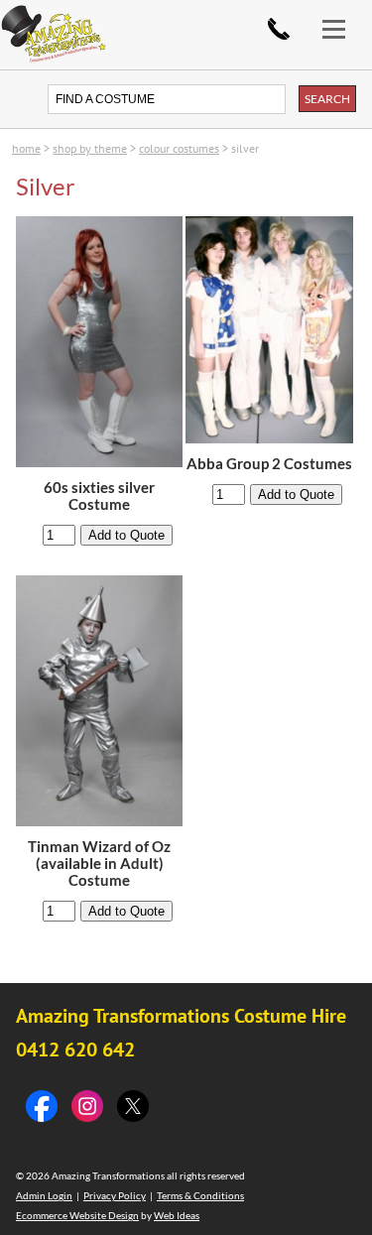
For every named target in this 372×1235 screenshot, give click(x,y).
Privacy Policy (114, 1195)
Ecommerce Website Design (77, 1215)
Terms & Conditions (200, 1195)
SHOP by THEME (90, 148)
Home (26, 148)
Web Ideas (176, 1215)
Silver (245, 148)
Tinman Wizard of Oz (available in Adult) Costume (99, 863)
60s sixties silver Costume (99, 496)
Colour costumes (179, 148)
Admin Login (44, 1195)
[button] (342, 17)
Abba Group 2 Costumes (269, 463)
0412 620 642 (279, 29)
